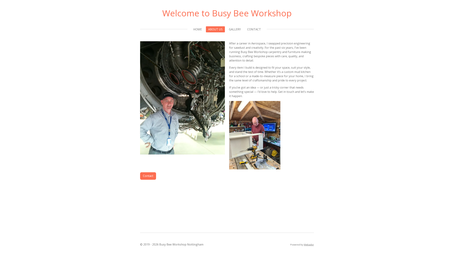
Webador (309, 244)
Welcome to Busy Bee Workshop (227, 13)
